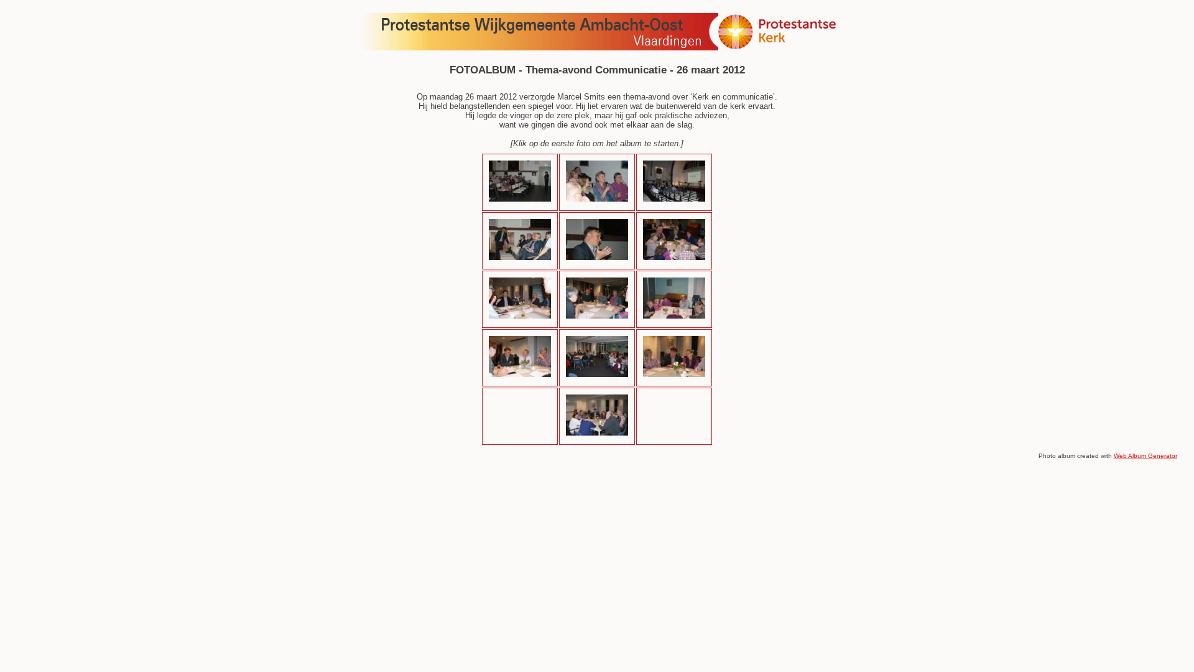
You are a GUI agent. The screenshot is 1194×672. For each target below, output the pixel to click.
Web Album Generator (1145, 455)
